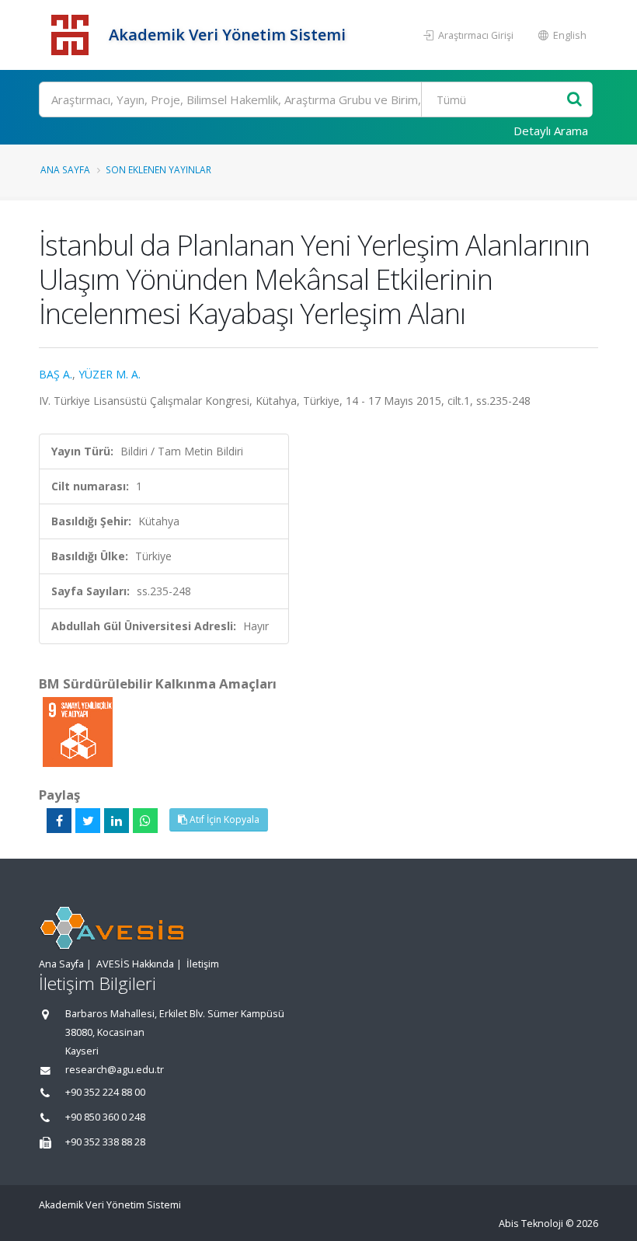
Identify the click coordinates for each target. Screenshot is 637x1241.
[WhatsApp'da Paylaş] (145, 820)
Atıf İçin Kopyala (223, 819)
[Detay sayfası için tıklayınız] (78, 730)
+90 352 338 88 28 (105, 1142)
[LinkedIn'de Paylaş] (116, 820)
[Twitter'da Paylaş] (87, 820)
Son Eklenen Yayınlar (158, 169)
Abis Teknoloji (531, 1223)
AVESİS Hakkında (135, 964)
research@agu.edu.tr (114, 1069)
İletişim (202, 964)
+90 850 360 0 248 (105, 1117)
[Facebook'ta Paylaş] (59, 820)
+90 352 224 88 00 (105, 1092)
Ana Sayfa (65, 169)
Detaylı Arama (550, 130)
